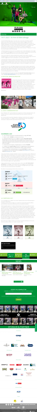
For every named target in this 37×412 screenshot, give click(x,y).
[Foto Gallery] (22, 31)
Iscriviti (3, 254)
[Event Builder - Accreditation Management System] (32, 411)
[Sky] (18, 384)
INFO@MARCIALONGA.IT (24, 409)
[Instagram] (17, 31)
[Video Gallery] (24, 31)
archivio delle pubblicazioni (10, 74)
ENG (34, 7)
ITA (32, 7)
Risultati (11, 255)
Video (25, 256)
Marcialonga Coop (8, 151)
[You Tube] (19, 31)
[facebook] (13, 31)
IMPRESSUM (24, 411)
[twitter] (15, 31)
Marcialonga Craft (26, 150)
